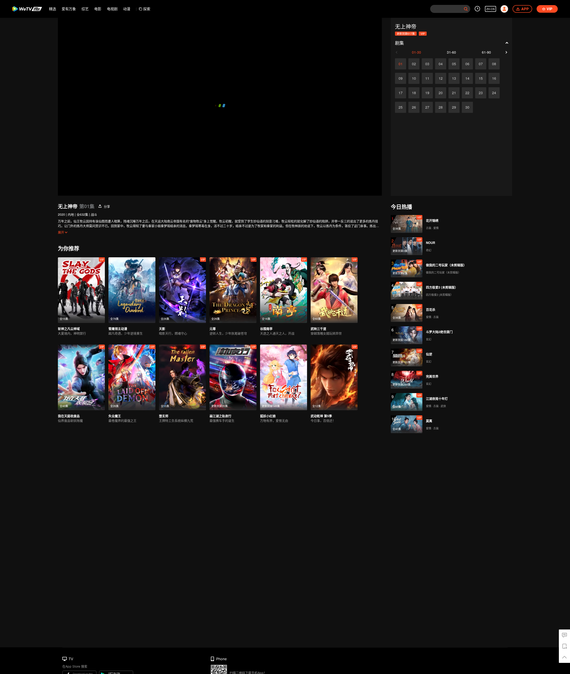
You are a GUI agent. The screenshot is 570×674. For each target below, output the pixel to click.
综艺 (85, 8)
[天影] (182, 290)
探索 (146, 8)
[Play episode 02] (413, 63)
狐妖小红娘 (268, 416)
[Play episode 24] (494, 92)
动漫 (126, 8)
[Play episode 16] (494, 78)
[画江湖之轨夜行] (233, 377)
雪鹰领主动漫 (117, 328)
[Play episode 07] (480, 63)
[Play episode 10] (413, 78)
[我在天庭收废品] (81, 377)
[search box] (465, 9)
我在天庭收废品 (69, 416)
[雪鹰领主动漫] (131, 290)
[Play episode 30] (467, 107)
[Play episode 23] (480, 92)
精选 (52, 8)
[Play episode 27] (427, 107)
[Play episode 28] (440, 107)
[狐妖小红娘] (283, 377)
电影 (97, 8)
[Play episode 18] (413, 92)
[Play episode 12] (440, 78)
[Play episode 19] (427, 92)
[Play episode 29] (454, 107)
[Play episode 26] (413, 107)
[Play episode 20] (440, 92)
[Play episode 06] (467, 63)
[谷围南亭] (283, 290)
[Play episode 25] (400, 107)
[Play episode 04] (440, 63)
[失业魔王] (131, 377)
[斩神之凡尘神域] (81, 290)
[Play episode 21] (454, 92)
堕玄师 (163, 416)
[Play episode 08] (494, 63)
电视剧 (112, 8)
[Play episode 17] (400, 92)
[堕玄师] (182, 377)
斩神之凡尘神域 (69, 328)
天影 (162, 328)
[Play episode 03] (427, 63)
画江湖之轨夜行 (220, 416)
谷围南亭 (266, 328)
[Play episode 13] (454, 78)
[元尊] (233, 290)
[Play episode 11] (427, 78)
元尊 (213, 328)
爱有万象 (69, 8)
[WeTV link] (27, 8)
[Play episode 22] (467, 92)
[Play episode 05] (454, 63)
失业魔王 (114, 416)
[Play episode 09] (400, 78)
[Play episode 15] (480, 78)
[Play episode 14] (467, 78)
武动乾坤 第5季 (321, 416)
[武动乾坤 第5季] (334, 377)
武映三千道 (318, 328)
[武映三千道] (334, 290)
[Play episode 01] (400, 63)
